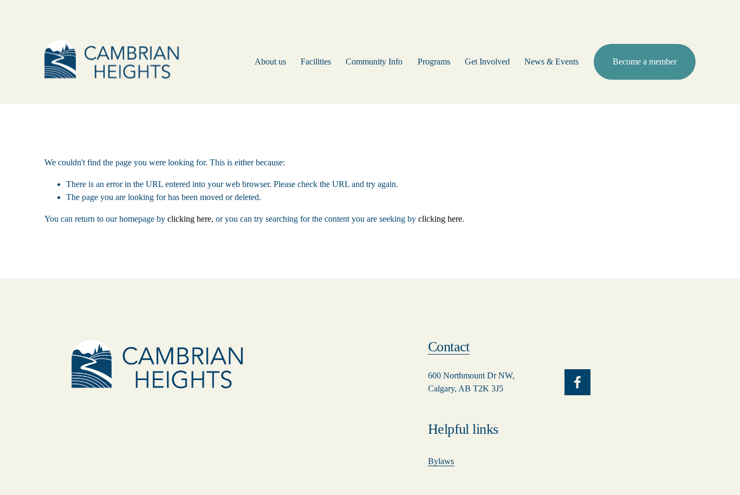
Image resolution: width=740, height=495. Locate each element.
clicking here (189, 218)
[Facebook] (577, 382)
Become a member (645, 61)
